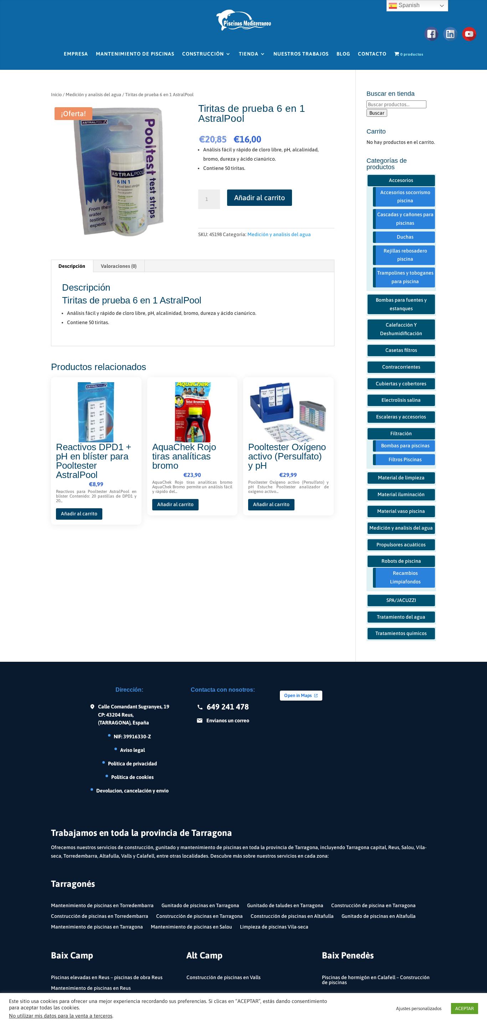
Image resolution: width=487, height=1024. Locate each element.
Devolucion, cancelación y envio (132, 791)
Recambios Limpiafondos (405, 577)
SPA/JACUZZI (401, 600)
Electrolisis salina (401, 400)
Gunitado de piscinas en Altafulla (379, 916)
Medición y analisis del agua (93, 94)
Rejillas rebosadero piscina (405, 255)
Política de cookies (132, 777)
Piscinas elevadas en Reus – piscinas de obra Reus (107, 977)
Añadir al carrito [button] (79, 513)
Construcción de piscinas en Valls (223, 977)
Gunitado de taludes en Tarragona (285, 905)
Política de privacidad (132, 763)
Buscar (376, 113)
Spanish (408, 5)
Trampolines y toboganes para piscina (405, 277)
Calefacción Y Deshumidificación (401, 329)
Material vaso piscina (401, 511)
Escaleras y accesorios (401, 417)
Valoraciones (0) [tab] (119, 266)
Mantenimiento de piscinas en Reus (91, 988)
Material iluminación (401, 494)
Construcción (203, 54)
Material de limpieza (401, 477)
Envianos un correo (227, 720)
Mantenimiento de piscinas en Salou (191, 927)
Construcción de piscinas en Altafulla (292, 916)
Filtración (401, 433)
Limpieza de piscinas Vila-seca (274, 927)
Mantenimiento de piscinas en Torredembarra (102, 905)
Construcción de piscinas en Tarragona (199, 916)
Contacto (372, 54)
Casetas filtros (401, 350)
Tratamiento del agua (401, 617)
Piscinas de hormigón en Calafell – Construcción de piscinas (376, 980)
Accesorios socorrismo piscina (405, 196)
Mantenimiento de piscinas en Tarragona (97, 927)
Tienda (248, 54)
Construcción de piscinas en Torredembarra (99, 916)
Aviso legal (132, 750)
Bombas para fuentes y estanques (401, 304)
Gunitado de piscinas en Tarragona (200, 905)
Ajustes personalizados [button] (418, 1008)
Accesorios (401, 180)
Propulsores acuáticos (401, 544)
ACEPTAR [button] (464, 1008)
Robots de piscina (401, 561)
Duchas (405, 237)
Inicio (56, 94)
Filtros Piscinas (405, 459)
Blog (343, 54)
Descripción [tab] (71, 266)
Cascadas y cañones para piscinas (405, 219)
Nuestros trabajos (301, 54)
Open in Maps (298, 695)
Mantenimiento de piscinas (135, 54)
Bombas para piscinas (405, 445)
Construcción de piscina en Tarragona (373, 905)
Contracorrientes (401, 367)
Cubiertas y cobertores (401, 383)
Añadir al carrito (259, 197)
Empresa (76, 54)
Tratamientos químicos (401, 633)
